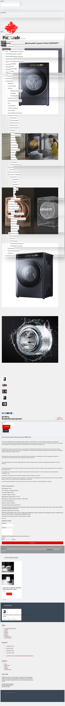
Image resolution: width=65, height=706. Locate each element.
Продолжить (32, 542)
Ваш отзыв (4, 527)
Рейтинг (3, 538)
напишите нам (50, 549)
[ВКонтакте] (2, 413)
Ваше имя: (4, 523)
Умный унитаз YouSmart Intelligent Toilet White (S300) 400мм (11, 588)
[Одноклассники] (4, 413)
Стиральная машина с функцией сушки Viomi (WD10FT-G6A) (17, 614)
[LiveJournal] (11, 413)
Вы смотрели (7, 605)
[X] (8, 413)
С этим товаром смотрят (11, 557)
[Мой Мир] (6, 413)
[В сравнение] (6, 596)
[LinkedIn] (9, 413)
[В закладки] (3, 596)
